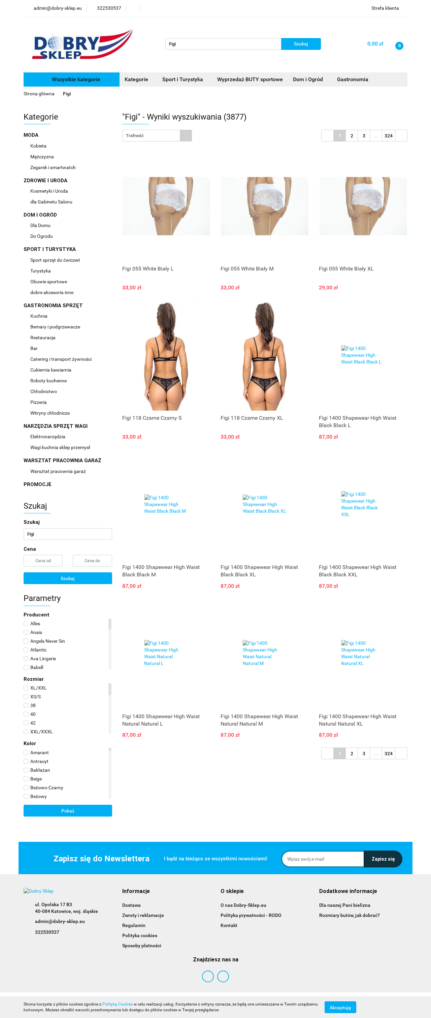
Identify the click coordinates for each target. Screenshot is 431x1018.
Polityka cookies (139, 935)
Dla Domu (41, 225)
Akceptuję (340, 1007)
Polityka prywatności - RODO (251, 915)
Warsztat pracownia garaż (58, 471)
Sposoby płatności (141, 945)
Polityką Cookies (117, 1004)
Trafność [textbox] (135, 135)
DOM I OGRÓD (41, 215)
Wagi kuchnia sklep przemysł (60, 447)
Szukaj (68, 578)
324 (389, 135)
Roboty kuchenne (49, 380)
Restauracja (43, 337)
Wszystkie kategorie (75, 79)
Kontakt (229, 925)
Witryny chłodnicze (50, 413)
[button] (136, 891)
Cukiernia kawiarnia (51, 370)
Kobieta (38, 146)
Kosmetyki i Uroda (49, 191)
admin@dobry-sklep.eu (60, 921)
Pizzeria (39, 402)
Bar (34, 348)
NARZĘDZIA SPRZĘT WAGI (56, 426)
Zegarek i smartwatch (53, 167)
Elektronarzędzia (48, 436)
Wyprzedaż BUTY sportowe (250, 79)
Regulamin (133, 925)
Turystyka (41, 271)
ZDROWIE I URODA (46, 181)
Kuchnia (39, 316)
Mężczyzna (42, 156)
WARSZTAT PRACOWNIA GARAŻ (63, 460)
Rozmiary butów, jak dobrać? (349, 915)
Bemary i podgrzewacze (55, 326)
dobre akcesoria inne (51, 292)
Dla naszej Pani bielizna (344, 905)
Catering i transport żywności (61, 359)
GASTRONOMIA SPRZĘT (54, 306)
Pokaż (67, 811)
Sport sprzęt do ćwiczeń (55, 260)
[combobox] (157, 135)
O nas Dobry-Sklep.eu (243, 905)
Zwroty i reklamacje (143, 915)
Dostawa (131, 905)
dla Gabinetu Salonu (51, 201)
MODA (32, 135)
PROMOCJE (38, 484)
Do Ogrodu (42, 236)
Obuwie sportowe (48, 281)
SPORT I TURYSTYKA (50, 249)
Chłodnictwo (44, 391)
